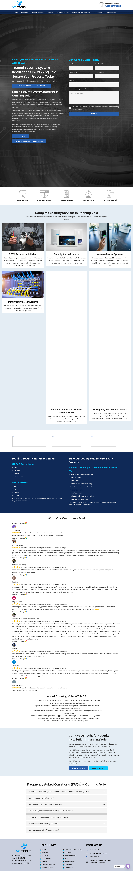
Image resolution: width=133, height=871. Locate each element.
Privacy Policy (70, 862)
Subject (71, 81)
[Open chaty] (127, 866)
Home (44, 850)
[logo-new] (19, 5)
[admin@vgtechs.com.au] (88, 853)
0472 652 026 (113, 6)
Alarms (44, 862)
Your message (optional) (77, 89)
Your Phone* (73, 72)
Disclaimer (68, 865)
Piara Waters (94, 857)
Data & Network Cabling (73, 850)
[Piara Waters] (88, 857)
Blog (66, 859)
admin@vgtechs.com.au (98, 853)
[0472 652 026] (88, 850)
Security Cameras (48, 865)
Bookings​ (45, 853)
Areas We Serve (70, 855)
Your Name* (73, 64)
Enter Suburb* (100, 72)
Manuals (68, 853)
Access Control (47, 868)
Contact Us (69, 868)
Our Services (46, 859)
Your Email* (99, 64)
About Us (45, 855)
